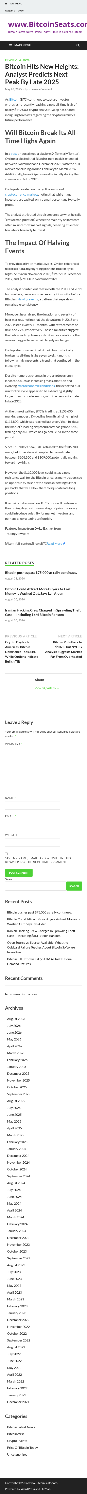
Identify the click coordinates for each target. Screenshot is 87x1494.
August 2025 (16, 1101)
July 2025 (14, 1107)
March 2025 (15, 1135)
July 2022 (14, 1354)
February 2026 (17, 1060)
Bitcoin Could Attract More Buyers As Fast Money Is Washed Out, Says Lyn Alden (38, 591)
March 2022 (15, 1381)
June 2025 (14, 1114)
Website (11, 834)
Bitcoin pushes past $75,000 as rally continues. (41, 572)
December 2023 (18, 1237)
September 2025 (18, 1094)
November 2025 (18, 1080)
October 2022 (17, 1333)
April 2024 (14, 1210)
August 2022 (16, 1347)
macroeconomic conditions (36, 386)
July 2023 (14, 1272)
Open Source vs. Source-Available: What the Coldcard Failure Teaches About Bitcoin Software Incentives (41, 947)
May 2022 (14, 1367)
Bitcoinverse (15, 1434)
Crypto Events (17, 1440)
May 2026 (14, 1039)
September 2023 (18, 1258)
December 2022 (18, 1320)
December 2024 (18, 1155)
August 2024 (16, 1183)
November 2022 (18, 1326)
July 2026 (14, 1025)
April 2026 (14, 1046)
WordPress (28, 1489)
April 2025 (14, 1128)
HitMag (45, 1489)
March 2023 (15, 1299)
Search (9, 879)
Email (10, 816)
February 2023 (17, 1306)
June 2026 (14, 1032)
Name (10, 797)
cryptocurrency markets (21, 194)
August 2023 (16, 1265)
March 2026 (15, 1053)
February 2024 (17, 1224)
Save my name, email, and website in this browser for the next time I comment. (38, 860)
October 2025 (17, 1087)
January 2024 (16, 1231)
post (14, 153)
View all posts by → (47, 688)
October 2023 (17, 1251)
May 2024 (14, 1203)
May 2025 (14, 1121)
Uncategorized (17, 1454)
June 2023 (14, 1279)
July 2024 (14, 1190)
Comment (13, 744)
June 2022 (14, 1361)
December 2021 (18, 1402)
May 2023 (14, 1285)
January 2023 (16, 1313)
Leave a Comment (41, 89)
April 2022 (14, 1374)
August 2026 (16, 1019)
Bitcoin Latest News (17, 59)
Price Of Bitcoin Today (22, 1447)
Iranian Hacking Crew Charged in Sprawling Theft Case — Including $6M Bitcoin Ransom (43, 612)
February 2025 (17, 1142)
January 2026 (16, 1066)
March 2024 (15, 1217)
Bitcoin (14, 99)
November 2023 (18, 1244)
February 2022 (17, 1388)
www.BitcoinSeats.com (42, 1483)
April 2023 (14, 1292)
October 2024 (17, 1169)
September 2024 (18, 1176)
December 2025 (18, 1073)
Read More (54, 543)
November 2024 (18, 1162)
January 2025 (16, 1149)
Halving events (27, 299)
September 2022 (18, 1340)
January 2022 (16, 1395)
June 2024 (14, 1196)
